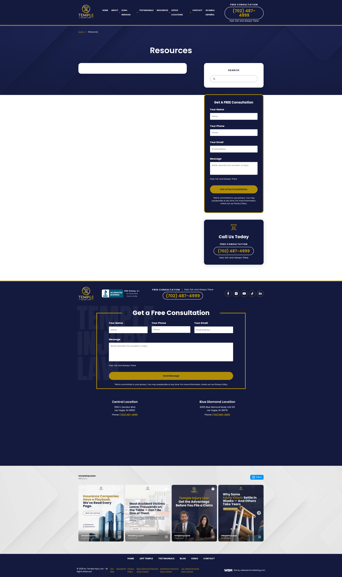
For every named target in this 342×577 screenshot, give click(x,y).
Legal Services (126, 12)
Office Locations (177, 12)
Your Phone (217, 126)
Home (105, 10)
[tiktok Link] (252, 293)
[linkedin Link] (260, 293)
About (114, 10)
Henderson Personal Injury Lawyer (169, 570)
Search (233, 70)
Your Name (217, 109)
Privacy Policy (131, 570)
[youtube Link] (244, 293)
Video (194, 558)
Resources (162, 10)
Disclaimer (121, 568)
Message (215, 158)
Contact (197, 10)
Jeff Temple (146, 558)
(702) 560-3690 (221, 414)
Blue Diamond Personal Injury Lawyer (147, 570)
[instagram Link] (236, 293)
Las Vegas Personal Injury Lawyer (190, 570)
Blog (183, 558)
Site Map (112, 570)
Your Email (217, 142)
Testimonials (146, 10)
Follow (259, 477)
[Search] (213, 78)
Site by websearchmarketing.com (249, 570)
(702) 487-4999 (244, 13)
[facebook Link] (228, 293)
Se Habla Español (210, 12)
